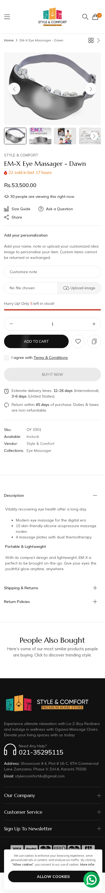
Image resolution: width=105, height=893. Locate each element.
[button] (91, 89)
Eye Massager (39, 450)
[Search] (85, 17)
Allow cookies (53, 876)
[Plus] (94, 324)
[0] (95, 17)
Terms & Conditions (51, 357)
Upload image (83, 287)
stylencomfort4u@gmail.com (34, 776)
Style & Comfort (21, 155)
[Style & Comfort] (52, 16)
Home (9, 40)
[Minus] (11, 324)
